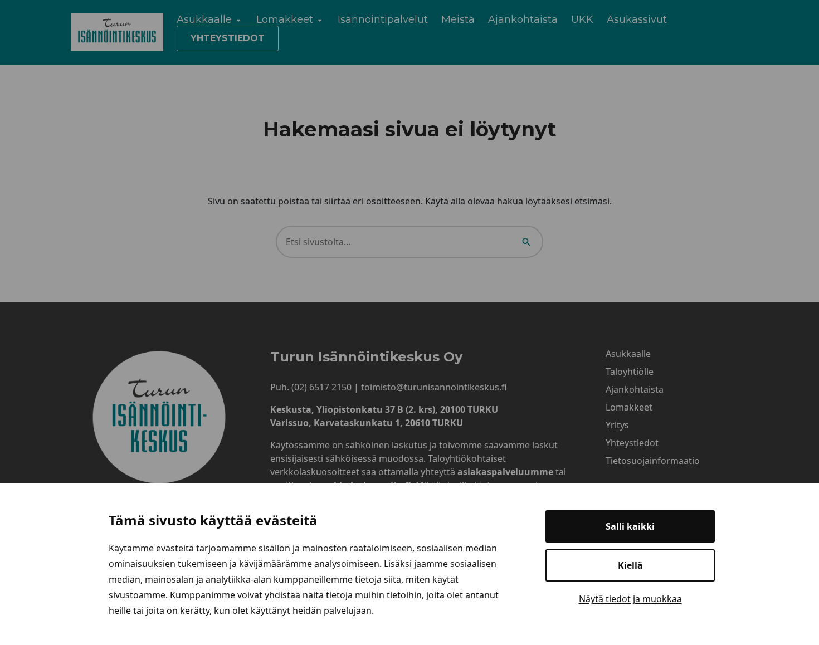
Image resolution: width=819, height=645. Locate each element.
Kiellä (630, 565)
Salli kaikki (630, 526)
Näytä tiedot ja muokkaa (630, 599)
